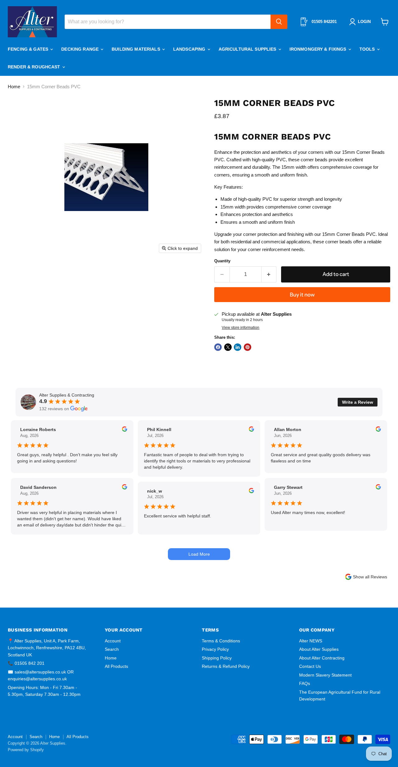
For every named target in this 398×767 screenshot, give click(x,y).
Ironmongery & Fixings (318, 49)
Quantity (222, 261)
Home (14, 86)
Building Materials (136, 49)
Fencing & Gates (28, 49)
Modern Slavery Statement (325, 675)
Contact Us (310, 666)
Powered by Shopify (26, 749)
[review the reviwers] (124, 430)
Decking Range (80, 49)
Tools (367, 49)
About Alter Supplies (319, 649)
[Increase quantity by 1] (269, 274)
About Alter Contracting (322, 657)
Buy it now (302, 295)
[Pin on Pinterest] (247, 347)
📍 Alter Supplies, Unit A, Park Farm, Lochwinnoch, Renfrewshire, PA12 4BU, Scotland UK (47, 647)
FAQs (304, 683)
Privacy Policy (215, 649)
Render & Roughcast (35, 66)
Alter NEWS (310, 640)
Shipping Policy (217, 657)
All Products (116, 666)
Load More (199, 554)
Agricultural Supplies (248, 49)
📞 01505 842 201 (26, 663)
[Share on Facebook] (218, 347)
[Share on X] (228, 347)
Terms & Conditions (221, 640)
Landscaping (190, 49)
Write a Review (357, 402)
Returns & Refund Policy (226, 666)
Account (113, 640)
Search (112, 649)
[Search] (279, 22)
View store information (240, 327)
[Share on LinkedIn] (237, 347)
